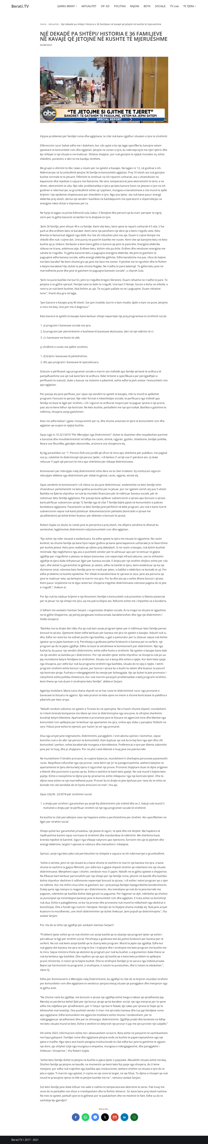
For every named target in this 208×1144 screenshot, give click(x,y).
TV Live (174, 6)
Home (43, 24)
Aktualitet (53, 24)
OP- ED (105, 6)
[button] (76, 6)
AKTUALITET (88, 6)
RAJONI (134, 6)
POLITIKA (120, 6)
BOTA (147, 6)
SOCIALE (160, 6)
